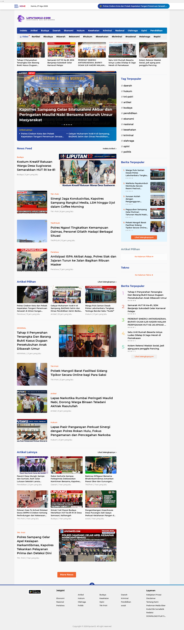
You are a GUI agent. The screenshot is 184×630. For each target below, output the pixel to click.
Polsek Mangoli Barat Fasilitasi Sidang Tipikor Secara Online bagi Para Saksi (79, 373)
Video (25, 36)
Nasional (119, 30)
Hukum (81, 30)
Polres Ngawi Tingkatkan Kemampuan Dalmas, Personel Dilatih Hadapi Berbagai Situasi (82, 231)
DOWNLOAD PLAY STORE (156, 616)
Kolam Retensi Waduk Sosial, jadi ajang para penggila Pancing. (150, 62)
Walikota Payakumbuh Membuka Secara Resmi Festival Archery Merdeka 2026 (137, 186)
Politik (127, 151)
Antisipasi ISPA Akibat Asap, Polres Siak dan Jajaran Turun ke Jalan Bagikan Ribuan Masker (83, 260)
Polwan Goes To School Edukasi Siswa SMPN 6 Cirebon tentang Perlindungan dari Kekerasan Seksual (32, 513)
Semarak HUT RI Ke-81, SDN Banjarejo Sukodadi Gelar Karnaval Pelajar (60, 62)
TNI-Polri (128, 96)
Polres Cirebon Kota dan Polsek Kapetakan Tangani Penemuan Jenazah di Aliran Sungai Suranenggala (42, 135)
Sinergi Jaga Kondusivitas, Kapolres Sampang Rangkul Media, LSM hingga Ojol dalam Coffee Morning (83, 202)
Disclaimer (151, 598)
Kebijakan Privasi (153, 595)
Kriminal (107, 30)
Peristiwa (60, 605)
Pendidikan (156, 30)
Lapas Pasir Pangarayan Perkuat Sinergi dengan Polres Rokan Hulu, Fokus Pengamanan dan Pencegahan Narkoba (81, 431)
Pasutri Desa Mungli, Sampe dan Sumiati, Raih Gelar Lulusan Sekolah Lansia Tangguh (30, 479)
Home (22, 6)
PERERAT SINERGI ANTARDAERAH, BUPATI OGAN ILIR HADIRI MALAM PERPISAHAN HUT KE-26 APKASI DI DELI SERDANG (91, 63)
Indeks (23, 30)
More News (66, 574)
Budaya (45, 30)
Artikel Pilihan (130, 249)
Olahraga (133, 30)
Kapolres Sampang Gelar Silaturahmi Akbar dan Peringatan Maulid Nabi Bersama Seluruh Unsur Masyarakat (66, 114)
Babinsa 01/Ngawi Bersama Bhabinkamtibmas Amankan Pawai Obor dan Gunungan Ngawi (99, 479)
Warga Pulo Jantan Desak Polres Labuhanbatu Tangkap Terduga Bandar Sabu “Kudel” (99, 308)
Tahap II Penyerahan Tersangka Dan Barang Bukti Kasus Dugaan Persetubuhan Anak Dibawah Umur (28, 63)
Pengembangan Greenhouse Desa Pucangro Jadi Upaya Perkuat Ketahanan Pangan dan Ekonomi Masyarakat (100, 513)
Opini (144, 30)
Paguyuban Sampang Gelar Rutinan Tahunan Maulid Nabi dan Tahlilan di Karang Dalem (137, 212)
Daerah (57, 30)
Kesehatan (93, 30)
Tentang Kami (152, 602)
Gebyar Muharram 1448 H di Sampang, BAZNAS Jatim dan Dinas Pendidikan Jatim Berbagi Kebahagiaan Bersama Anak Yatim (135, 6)
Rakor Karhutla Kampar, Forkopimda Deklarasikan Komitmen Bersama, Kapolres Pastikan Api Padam (65, 479)
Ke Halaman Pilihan (143, 256)
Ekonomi (68, 30)
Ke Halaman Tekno (143, 275)
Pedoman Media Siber (155, 605)
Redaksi (149, 612)
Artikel (34, 30)
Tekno (125, 267)
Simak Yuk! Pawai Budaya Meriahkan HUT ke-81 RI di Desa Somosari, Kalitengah (66, 512)
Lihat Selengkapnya (106, 282)
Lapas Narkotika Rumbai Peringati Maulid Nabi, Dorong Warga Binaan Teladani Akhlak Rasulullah (82, 402)
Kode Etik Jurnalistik (155, 609)
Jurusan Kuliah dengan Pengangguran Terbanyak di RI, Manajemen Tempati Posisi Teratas (136, 199)
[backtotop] (92, 585)
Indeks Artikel (109, 148)
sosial (123, 605)
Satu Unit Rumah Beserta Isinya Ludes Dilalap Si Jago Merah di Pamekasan (122, 62)
